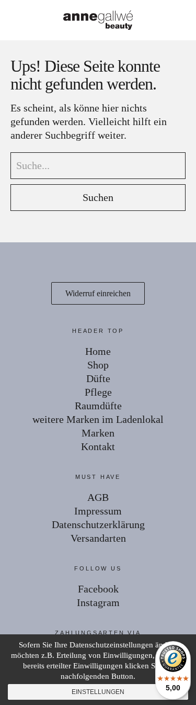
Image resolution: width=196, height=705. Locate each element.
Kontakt (98, 446)
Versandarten (98, 538)
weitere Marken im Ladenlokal (98, 419)
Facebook (98, 589)
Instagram (98, 602)
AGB (98, 497)
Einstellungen (98, 692)
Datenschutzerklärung (98, 524)
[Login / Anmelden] (152, 21)
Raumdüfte (98, 405)
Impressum (98, 511)
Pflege (98, 392)
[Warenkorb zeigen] (181, 21)
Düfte (98, 378)
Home (98, 351)
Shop (98, 365)
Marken (98, 433)
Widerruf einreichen (98, 293)
